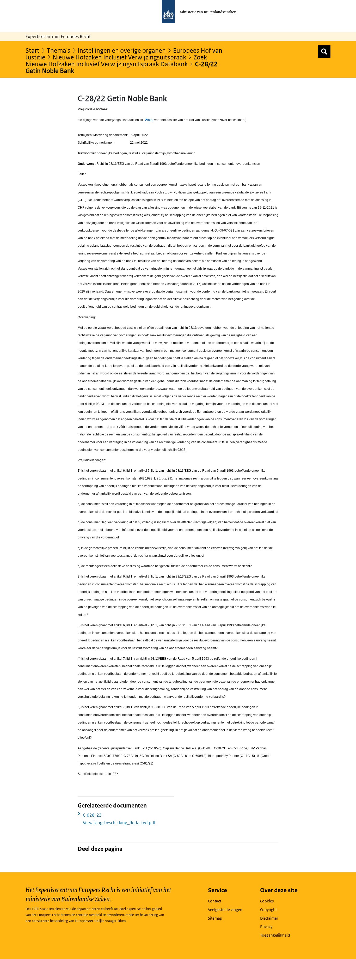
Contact (214, 901)
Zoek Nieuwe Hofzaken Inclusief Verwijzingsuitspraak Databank (116, 60)
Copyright (268, 909)
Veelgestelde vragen (225, 909)
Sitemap (215, 918)
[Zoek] (324, 51)
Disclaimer (269, 918)
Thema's (58, 50)
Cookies (267, 901)
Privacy (266, 926)
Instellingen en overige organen (122, 50)
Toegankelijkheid (275, 935)
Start (32, 50)
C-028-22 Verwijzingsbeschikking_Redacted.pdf (119, 819)
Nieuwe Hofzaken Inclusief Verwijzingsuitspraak (119, 57)
